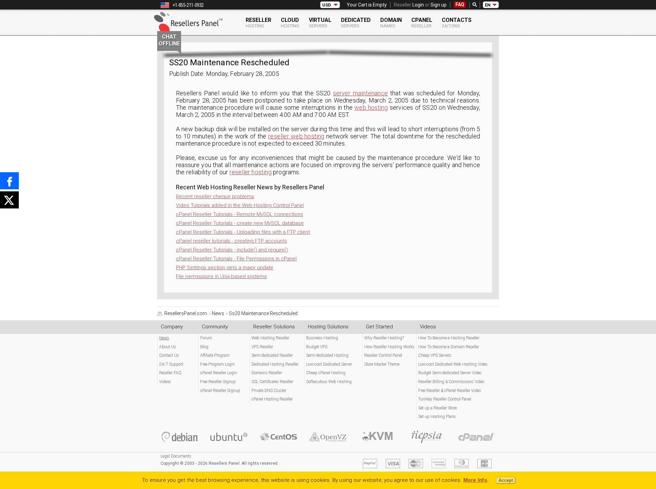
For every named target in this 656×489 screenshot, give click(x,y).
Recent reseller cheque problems (215, 196)
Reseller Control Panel (383, 355)
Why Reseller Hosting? (384, 338)
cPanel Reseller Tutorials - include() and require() (232, 250)
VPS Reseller (262, 346)
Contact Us (169, 355)
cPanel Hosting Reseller (272, 399)
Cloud (290, 22)
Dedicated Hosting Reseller (275, 364)
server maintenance (360, 93)
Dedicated (356, 22)
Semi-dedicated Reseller (272, 355)
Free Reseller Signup (218, 381)
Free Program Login (217, 364)
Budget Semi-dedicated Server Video (449, 372)
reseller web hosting (296, 136)
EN (488, 5)
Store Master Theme (381, 364)
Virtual (320, 22)
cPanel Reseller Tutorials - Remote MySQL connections (239, 214)
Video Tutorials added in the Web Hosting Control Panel (240, 205)
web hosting (371, 107)
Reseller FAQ (170, 372)
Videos (165, 381)
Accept (505, 480)
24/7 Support (171, 364)
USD (326, 5)
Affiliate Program (215, 355)
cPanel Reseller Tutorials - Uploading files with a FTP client (243, 232)
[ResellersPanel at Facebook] (9, 180)
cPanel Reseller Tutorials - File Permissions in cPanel (236, 259)
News (164, 338)
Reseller (258, 22)
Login (418, 5)
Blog (204, 346)
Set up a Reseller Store (437, 408)
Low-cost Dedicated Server (329, 364)
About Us (167, 346)
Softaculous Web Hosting (329, 381)
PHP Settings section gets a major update (224, 267)
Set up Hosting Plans (437, 416)
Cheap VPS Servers (434, 355)
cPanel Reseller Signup (220, 390)
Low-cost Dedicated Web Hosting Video (452, 364)
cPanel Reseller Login (218, 372)
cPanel (421, 22)
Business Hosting (322, 338)
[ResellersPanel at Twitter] (9, 199)
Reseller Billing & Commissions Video (451, 381)
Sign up (438, 5)
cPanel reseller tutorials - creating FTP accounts (231, 241)
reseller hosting (251, 172)
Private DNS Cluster (268, 390)
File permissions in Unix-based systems (221, 276)
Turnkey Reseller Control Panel (444, 399)
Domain (391, 22)
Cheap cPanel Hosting (325, 372)
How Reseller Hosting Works (389, 346)
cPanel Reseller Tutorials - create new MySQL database (240, 223)
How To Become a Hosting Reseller (448, 338)
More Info (475, 480)
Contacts (457, 22)
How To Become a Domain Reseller (448, 346)
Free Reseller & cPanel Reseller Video (449, 390)
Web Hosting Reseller (270, 338)
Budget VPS (316, 346)
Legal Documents (176, 456)
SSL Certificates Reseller (272, 381)
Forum (206, 338)
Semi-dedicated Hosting (327, 355)
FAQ (459, 4)
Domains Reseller (266, 372)
